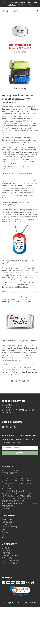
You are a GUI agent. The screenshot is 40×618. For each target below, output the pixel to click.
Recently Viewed (10, 561)
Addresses (7, 553)
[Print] (16, 380)
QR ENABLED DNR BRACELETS (15, 478)
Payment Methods (11, 556)
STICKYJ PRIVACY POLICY (13, 501)
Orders (5, 548)
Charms (5, 532)
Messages (6, 551)
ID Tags (5, 530)
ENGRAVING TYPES (10, 471)
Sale (4, 537)
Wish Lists (7, 558)
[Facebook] (3, 427)
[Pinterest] (28, 380)
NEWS (4, 476)
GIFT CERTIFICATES (10, 473)
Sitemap (5, 509)
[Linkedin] (24, 380)
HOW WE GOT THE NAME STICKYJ (16, 496)
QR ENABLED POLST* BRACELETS (16, 481)
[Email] (12, 380)
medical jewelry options (20, 346)
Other (5, 535)
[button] (20, 18)
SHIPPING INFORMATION (13, 491)
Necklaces (7, 522)
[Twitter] (20, 380)
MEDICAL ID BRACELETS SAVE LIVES (18, 499)
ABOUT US (6, 488)
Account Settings (10, 563)
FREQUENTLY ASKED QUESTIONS (16, 493)
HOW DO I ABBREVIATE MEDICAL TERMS (20, 504)
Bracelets (7, 519)
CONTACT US (7, 506)
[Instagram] (7, 427)
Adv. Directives (9, 527)
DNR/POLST (7, 525)
